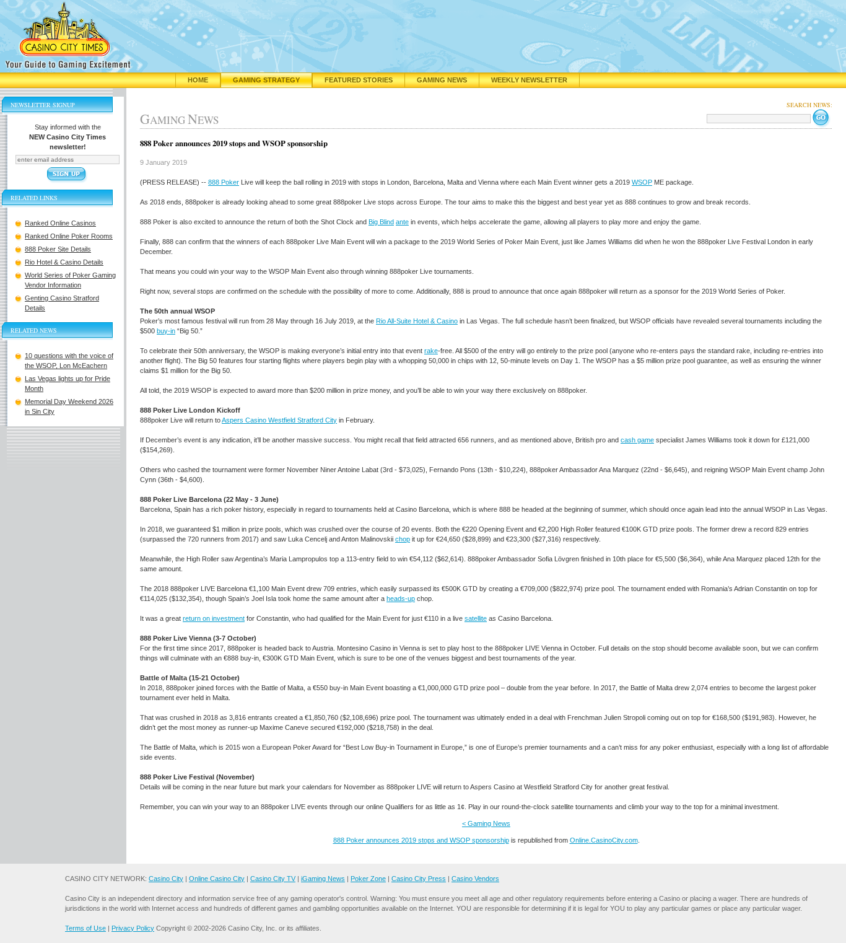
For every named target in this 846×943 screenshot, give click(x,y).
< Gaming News (486, 823)
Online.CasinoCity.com (604, 840)
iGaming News (323, 878)
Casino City (166, 878)
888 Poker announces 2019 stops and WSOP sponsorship (421, 840)
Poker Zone (368, 878)
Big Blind (381, 222)
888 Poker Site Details (58, 249)
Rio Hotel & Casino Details (64, 262)
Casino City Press (418, 878)
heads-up (400, 598)
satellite (475, 618)
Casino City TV (272, 878)
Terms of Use (85, 928)
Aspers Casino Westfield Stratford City (279, 420)
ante (402, 222)
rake (431, 350)
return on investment (214, 618)
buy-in (166, 331)
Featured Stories (359, 80)
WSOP (642, 182)
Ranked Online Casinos (60, 223)
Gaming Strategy (266, 80)
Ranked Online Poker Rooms (69, 236)
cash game (637, 440)
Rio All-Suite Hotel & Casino (417, 321)
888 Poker (223, 182)
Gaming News (442, 80)
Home (198, 80)
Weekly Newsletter (529, 80)
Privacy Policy (132, 928)
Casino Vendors (475, 878)
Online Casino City (217, 878)
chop (402, 539)
